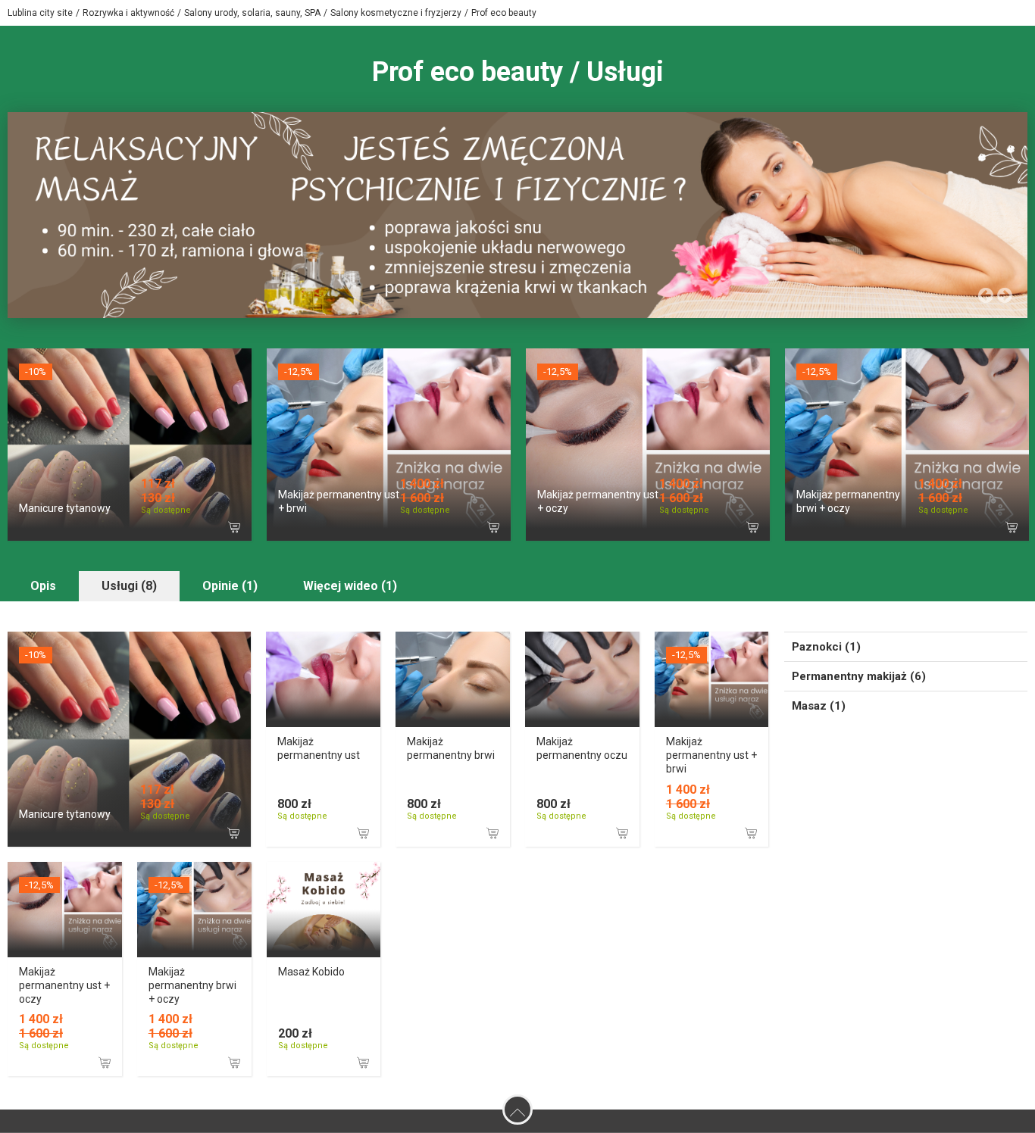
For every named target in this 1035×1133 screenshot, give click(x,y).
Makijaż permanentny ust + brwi (711, 755)
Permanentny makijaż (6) (859, 676)
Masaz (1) (819, 706)
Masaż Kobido (311, 972)
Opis (43, 586)
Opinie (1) (230, 586)
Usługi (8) (129, 586)
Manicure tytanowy (65, 508)
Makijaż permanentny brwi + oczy (192, 985)
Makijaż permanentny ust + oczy (64, 985)
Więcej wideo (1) (350, 586)
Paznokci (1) (826, 647)
